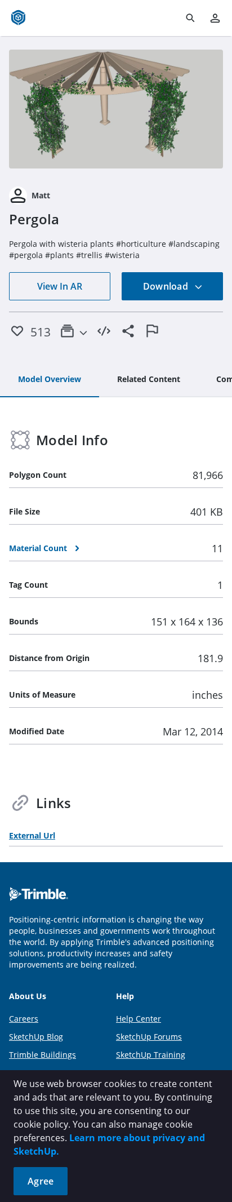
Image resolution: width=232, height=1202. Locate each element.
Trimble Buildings (42, 1054)
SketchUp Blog (36, 1036)
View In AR (59, 286)
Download (166, 286)
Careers (23, 1018)
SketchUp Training (150, 1054)
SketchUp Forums (149, 1036)
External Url (32, 835)
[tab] (49, 379)
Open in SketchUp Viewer (116, 109)
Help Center (138, 1018)
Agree (40, 1181)
